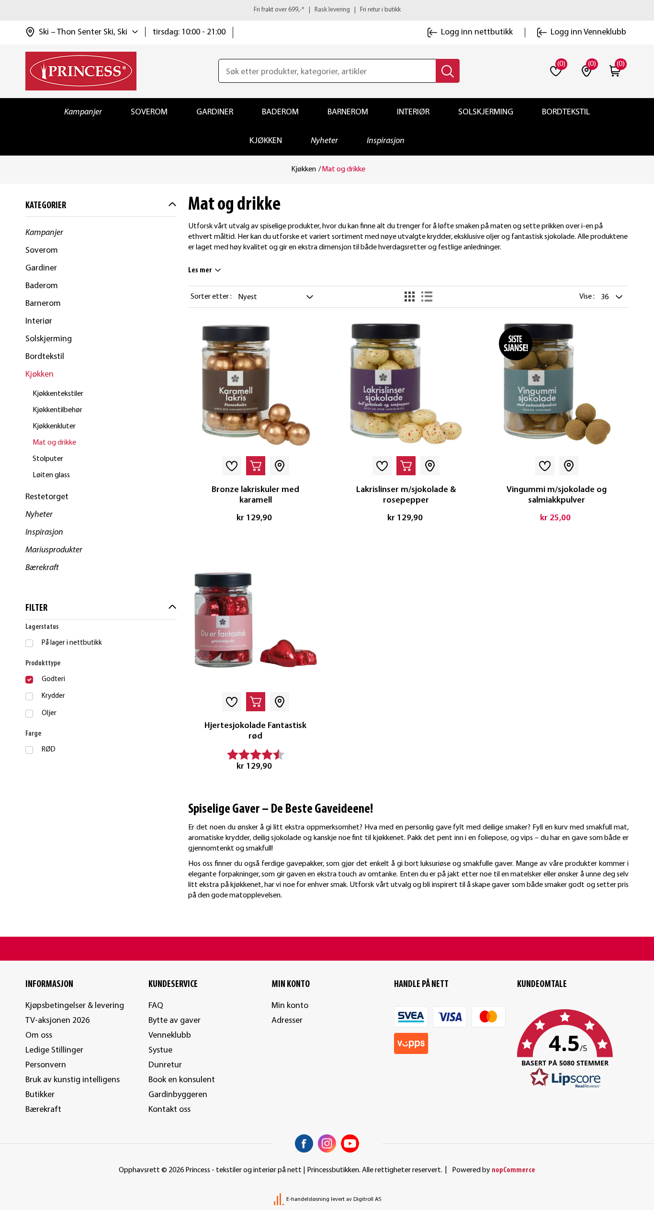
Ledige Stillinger (54, 1050)
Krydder (53, 696)
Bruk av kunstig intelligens (72, 1080)
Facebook (304, 1143)
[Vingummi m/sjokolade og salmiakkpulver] (556, 384)
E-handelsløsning (307, 1199)
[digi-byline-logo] (279, 1199)
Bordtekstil (566, 112)
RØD (49, 749)
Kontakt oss (169, 1109)
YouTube (350, 1143)
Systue (160, 1050)
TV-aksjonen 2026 (57, 1020)
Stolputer (48, 459)
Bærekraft (42, 567)
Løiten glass (51, 475)
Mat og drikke (54, 443)
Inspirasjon (386, 141)
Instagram (327, 1143)
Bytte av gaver (174, 1020)
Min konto (289, 1005)
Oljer (49, 713)
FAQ (155, 1005)
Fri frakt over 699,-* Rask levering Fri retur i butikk (327, 10)
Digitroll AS (367, 1199)
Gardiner (214, 112)
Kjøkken (265, 141)
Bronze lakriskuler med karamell (255, 495)
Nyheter (324, 141)
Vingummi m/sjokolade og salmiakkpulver (557, 495)
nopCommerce (513, 1170)
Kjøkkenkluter (54, 426)
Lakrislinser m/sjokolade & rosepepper (406, 495)
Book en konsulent (181, 1080)
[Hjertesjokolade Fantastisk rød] (255, 620)
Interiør (413, 112)
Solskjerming (485, 112)
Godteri (53, 679)
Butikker (40, 1094)
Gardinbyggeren (177, 1094)
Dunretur (165, 1065)
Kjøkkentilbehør (57, 410)
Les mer (200, 270)
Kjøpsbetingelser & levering (74, 1005)
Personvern (45, 1065)
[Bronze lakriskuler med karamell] (255, 384)
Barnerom (347, 112)
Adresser (287, 1020)
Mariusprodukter (53, 550)
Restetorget (46, 497)
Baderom (280, 112)
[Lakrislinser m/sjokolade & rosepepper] (406, 384)
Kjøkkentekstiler (58, 394)
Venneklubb (169, 1035)
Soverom (149, 112)
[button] (573, 1049)
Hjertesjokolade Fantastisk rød (255, 731)
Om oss (38, 1035)
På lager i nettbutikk (72, 643)
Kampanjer (83, 112)
